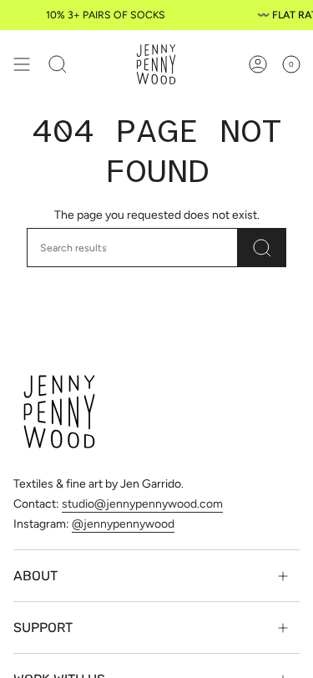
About (35, 576)
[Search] (262, 247)
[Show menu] (21, 64)
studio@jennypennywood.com (142, 504)
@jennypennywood (123, 524)
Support (43, 627)
